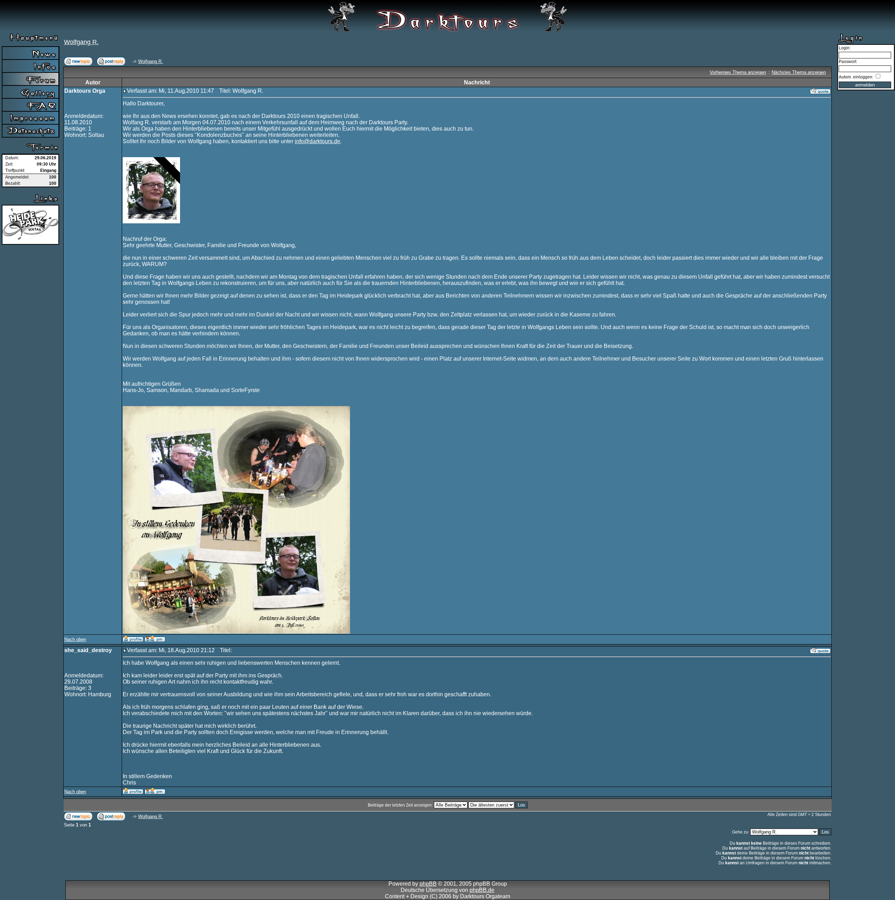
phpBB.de (482, 890)
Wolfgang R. (81, 42)
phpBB (428, 884)
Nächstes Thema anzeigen (799, 72)
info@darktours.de (317, 141)
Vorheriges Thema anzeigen (738, 72)
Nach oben (75, 639)
